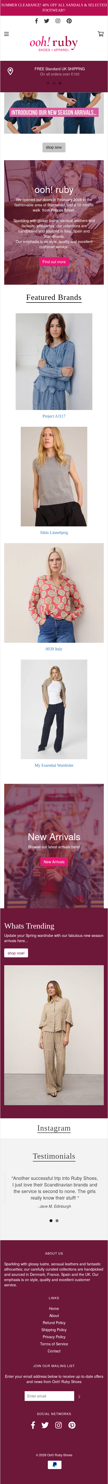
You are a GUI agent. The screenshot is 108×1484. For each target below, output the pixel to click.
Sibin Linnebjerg (54, 532)
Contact (54, 1350)
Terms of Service (54, 1343)
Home (54, 1308)
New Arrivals (54, 861)
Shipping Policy (54, 1329)
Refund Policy (54, 1322)
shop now (54, 147)
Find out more (54, 261)
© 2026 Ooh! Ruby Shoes (54, 1455)
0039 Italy (54, 649)
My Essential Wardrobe (54, 765)
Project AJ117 (54, 416)
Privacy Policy (54, 1336)
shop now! (16, 953)
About (54, 1315)
